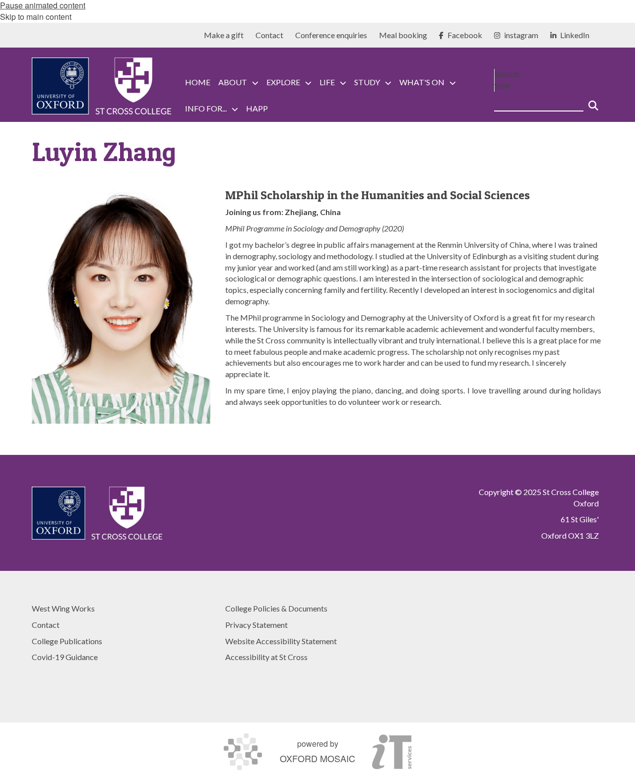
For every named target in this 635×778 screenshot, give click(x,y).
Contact (46, 624)
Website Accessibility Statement (281, 641)
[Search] (593, 101)
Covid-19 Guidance (65, 657)
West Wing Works (63, 608)
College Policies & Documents (276, 608)
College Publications (67, 641)
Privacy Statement (256, 624)
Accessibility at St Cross (266, 657)
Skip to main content (35, 16)
